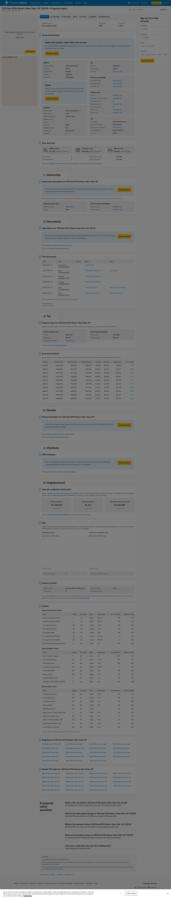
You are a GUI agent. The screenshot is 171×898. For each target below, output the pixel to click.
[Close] (168, 893)
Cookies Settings (131, 893)
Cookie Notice (28, 896)
